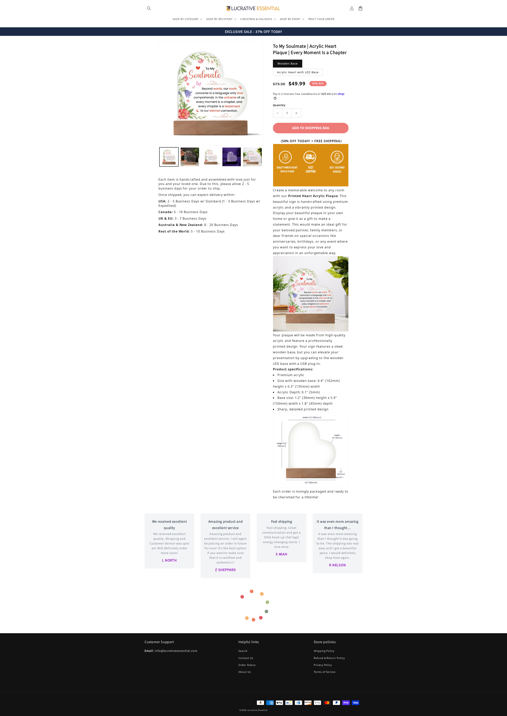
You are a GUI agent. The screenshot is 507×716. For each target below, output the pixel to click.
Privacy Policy (323, 665)
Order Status (247, 665)
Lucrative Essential (258, 710)
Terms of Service (324, 672)
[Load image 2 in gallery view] (189, 156)
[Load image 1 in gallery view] (168, 156)
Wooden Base (287, 63)
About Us (244, 672)
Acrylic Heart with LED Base (298, 72)
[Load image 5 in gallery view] (252, 156)
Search (243, 651)
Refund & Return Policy (329, 658)
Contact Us (245, 658)
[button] (149, 8)
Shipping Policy (324, 651)
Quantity (279, 105)
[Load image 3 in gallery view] (210, 156)
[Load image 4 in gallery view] (231, 156)
